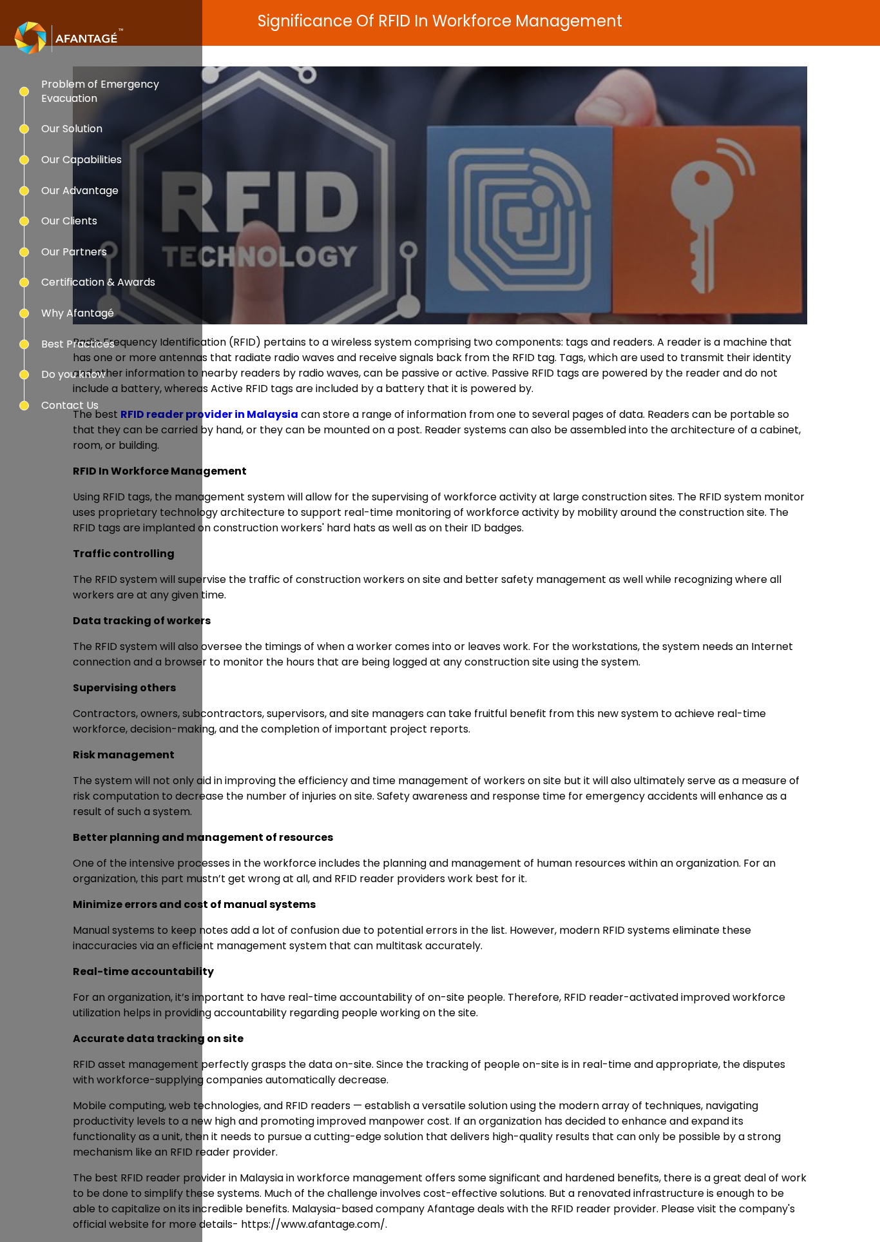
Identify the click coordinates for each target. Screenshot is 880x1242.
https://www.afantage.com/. (314, 1224)
